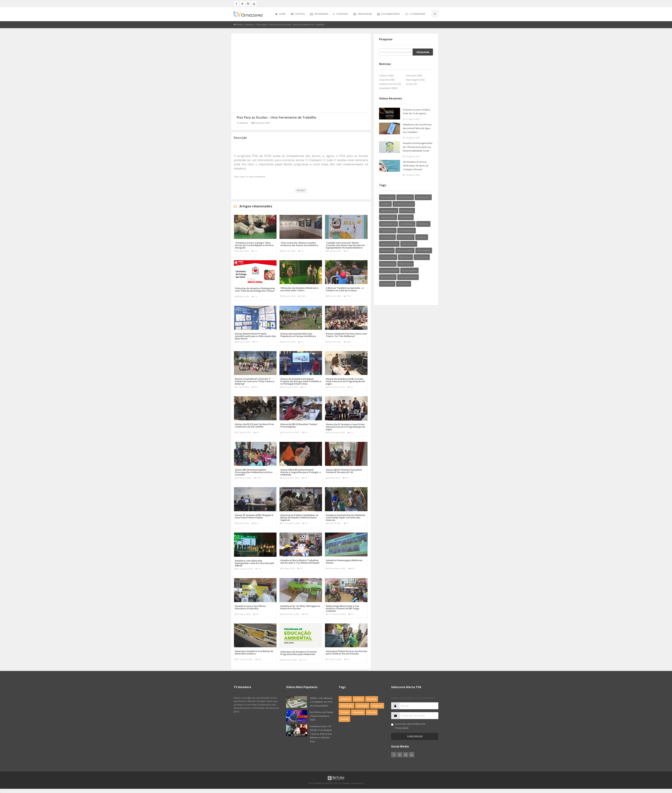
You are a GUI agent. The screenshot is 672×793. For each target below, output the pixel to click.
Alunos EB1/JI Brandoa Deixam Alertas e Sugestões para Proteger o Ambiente (300, 472)
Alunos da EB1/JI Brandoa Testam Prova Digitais (298, 425)
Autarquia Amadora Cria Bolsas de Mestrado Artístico (254, 652)
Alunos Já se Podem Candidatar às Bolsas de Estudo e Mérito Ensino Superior (299, 517)
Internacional (388, 263)
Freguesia (377, 705)
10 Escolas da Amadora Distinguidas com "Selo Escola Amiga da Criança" (255, 289)
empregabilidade (408, 277)
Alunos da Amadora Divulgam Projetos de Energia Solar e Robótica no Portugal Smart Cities (300, 381)
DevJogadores (406, 230)
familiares (423, 223)
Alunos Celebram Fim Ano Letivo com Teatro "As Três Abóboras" (346, 335)
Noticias (250, 24)
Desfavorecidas (389, 270)
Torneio (344, 712)
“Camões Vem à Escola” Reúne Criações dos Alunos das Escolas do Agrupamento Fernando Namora (345, 245)
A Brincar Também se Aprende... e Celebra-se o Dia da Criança (344, 289)
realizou (421, 237)
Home (282, 13)
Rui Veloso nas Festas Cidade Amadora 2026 (321, 716)
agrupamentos (389, 210)
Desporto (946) (386, 79)
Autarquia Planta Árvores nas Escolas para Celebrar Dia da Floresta (346, 652)
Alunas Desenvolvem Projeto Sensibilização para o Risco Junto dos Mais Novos (255, 336)
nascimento (421, 257)
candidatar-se (388, 223)
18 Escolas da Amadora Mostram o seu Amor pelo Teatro (299, 289)
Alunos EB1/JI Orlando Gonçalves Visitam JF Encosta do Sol (344, 471)
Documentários (391, 13)
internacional (405, 197)
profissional (387, 283)
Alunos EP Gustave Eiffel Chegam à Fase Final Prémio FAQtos (254, 516)
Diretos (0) (411, 83)
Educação (262, 24)
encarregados (409, 270)
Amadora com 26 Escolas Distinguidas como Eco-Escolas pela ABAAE (254, 563)
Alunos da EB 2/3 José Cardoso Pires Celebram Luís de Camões (254, 425)
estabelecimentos (403, 203)
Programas (321, 13)
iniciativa (385, 203)
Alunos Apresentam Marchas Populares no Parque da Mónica (298, 335)
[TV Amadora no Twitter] (242, 3)
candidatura (407, 223)
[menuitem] (280, 14)
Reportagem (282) (415, 79)
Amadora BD (365, 13)
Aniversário (346, 705)
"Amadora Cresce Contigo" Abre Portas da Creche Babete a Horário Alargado (254, 245)
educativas (403, 283)
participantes (388, 230)
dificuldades (423, 250)
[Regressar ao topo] (660, 771)
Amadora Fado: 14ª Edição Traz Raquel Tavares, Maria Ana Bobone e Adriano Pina (321, 734)
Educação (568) (414, 75)
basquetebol (423, 197)
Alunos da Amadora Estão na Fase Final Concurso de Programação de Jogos (345, 381)
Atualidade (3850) (388, 88)
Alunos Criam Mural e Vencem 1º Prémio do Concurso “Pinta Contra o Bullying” (254, 381)
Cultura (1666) (386, 75)
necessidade (388, 277)
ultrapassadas (405, 250)
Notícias (300, 13)
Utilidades (342, 13)
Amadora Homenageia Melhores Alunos (344, 561)
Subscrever (415, 736)
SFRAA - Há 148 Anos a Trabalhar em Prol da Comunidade (321, 702)
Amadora (345, 699)
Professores (387, 237)
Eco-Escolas (407, 210)
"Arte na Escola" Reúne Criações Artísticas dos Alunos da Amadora (299, 244)
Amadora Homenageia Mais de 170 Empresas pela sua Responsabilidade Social (417, 147)
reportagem (387, 197)
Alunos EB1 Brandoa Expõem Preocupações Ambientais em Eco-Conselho (254, 472)
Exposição (362, 705)
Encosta (372, 712)
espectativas (408, 243)
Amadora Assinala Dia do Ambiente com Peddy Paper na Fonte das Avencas (345, 517)
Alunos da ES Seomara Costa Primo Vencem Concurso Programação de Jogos (345, 427)
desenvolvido (388, 257)
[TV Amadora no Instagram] (248, 3)
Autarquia (358, 712)
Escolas (344, 718)
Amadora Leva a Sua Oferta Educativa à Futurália (250, 607)
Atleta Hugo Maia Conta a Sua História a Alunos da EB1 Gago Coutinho (342, 608)
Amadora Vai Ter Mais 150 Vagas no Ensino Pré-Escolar (300, 607)
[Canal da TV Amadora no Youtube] (254, 3)
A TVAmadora (417, 13)
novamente (406, 217)
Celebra (358, 699)
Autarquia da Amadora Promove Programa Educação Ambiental (298, 653)
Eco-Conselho (405, 237)
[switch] (392, 724)
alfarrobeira (405, 263)
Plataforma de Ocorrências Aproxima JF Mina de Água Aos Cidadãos (417, 128)
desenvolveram (389, 243)
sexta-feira (387, 250)
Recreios (371, 699)
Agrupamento (388, 217)
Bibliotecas (405, 257)
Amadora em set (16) (390, 83)
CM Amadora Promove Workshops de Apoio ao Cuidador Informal (415, 165)
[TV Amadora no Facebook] (236, 3)
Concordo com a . (410, 725)
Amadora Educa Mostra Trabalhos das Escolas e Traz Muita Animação (299, 561)
